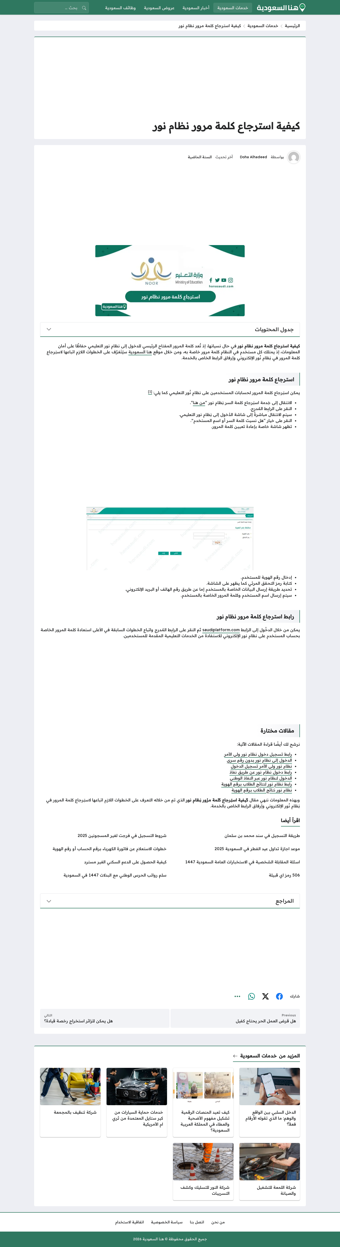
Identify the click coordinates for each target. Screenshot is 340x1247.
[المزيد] (237, 996)
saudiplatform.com (221, 629)
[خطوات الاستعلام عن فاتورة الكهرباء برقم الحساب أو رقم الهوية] (103, 849)
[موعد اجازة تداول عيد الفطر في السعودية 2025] (236, 849)
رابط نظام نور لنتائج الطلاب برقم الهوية (256, 783)
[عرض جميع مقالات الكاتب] (293, 157)
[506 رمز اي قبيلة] (236, 875)
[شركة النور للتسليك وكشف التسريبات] (203, 1171)
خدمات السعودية (262, 25)
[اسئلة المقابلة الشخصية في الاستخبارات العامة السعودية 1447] (236, 862)
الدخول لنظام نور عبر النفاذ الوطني (261, 778)
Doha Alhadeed (253, 157)
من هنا (199, 402)
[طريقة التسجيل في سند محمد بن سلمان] (236, 835)
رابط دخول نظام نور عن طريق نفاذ (260, 772)
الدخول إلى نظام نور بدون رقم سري (259, 760)
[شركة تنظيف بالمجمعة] (70, 1102)
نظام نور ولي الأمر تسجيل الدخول (261, 766)
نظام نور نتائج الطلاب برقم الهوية (261, 789)
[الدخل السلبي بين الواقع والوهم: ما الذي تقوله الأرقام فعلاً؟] (269, 1102)
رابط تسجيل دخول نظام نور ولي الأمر (258, 754)
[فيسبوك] (279, 996)
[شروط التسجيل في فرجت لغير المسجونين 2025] (103, 835)
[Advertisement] (170, 78)
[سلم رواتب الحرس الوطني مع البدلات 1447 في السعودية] (103, 875)
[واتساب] (251, 996)
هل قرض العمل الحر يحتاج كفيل (266, 1020)
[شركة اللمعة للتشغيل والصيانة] (269, 1171)
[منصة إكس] (265, 996)
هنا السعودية (140, 351)
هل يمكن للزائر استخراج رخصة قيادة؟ (78, 1020)
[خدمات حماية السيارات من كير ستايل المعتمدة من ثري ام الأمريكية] (137, 1102)
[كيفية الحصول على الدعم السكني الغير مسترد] (103, 862)
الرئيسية (292, 25)
